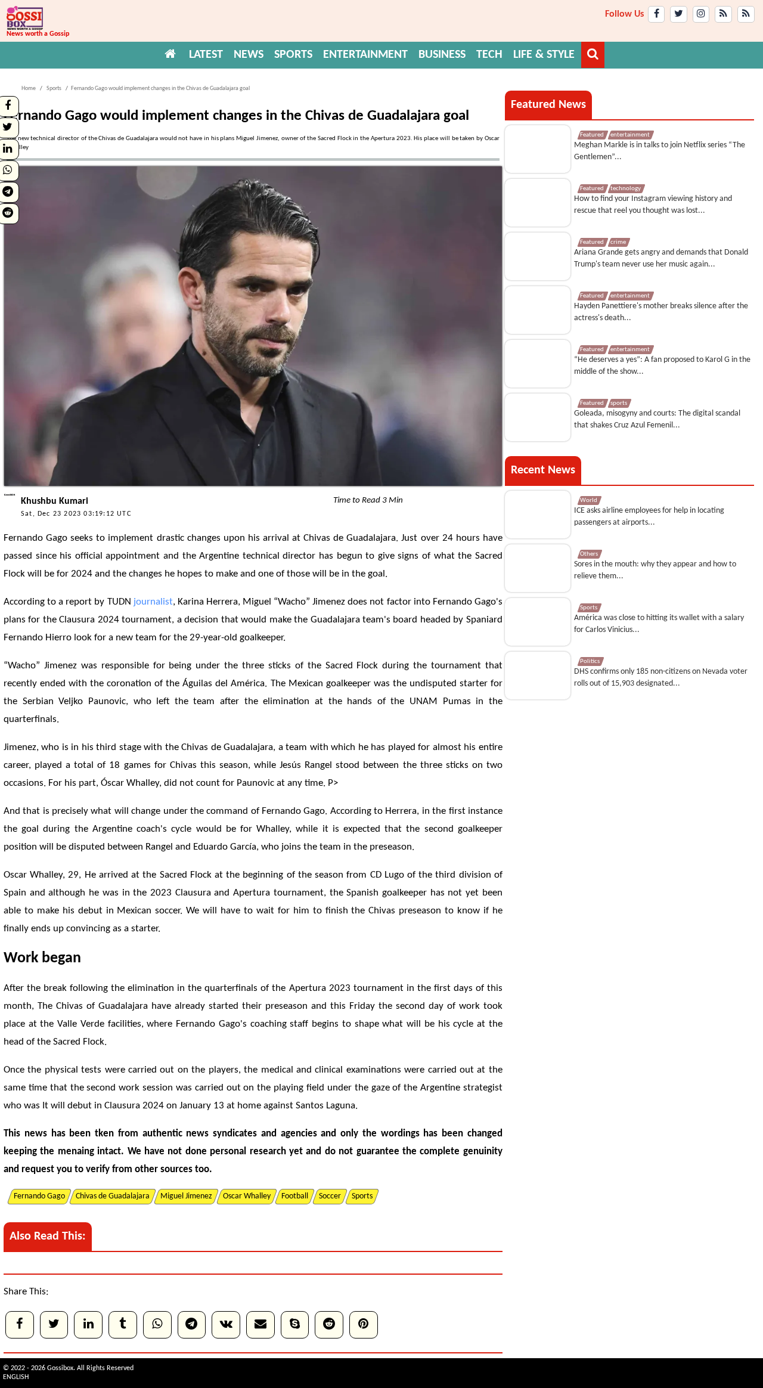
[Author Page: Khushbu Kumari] (9, 499)
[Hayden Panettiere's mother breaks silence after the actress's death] (537, 310)
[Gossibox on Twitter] (678, 14)
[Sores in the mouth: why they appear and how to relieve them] (537, 568)
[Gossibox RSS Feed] (723, 14)
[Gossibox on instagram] (701, 14)
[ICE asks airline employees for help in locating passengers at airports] (537, 514)
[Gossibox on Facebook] (656, 14)
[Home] (170, 55)
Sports (53, 88)
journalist (153, 602)
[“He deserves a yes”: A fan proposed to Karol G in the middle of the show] (537, 364)
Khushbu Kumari (54, 501)
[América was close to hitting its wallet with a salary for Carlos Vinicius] (537, 622)
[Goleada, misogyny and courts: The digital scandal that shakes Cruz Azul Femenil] (537, 417)
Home (28, 88)
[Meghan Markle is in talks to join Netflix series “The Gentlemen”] (537, 149)
